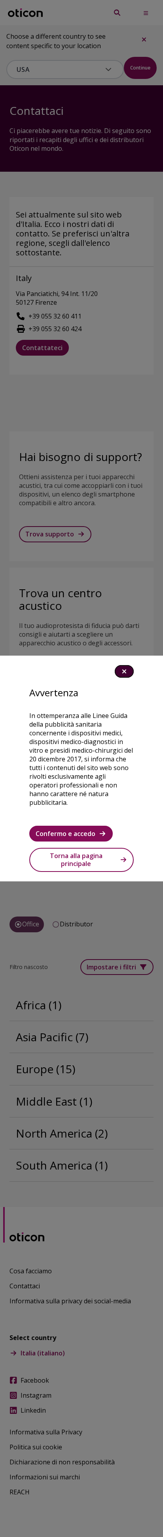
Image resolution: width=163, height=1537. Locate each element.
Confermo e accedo (65, 833)
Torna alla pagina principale (76, 859)
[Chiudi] (124, 671)
